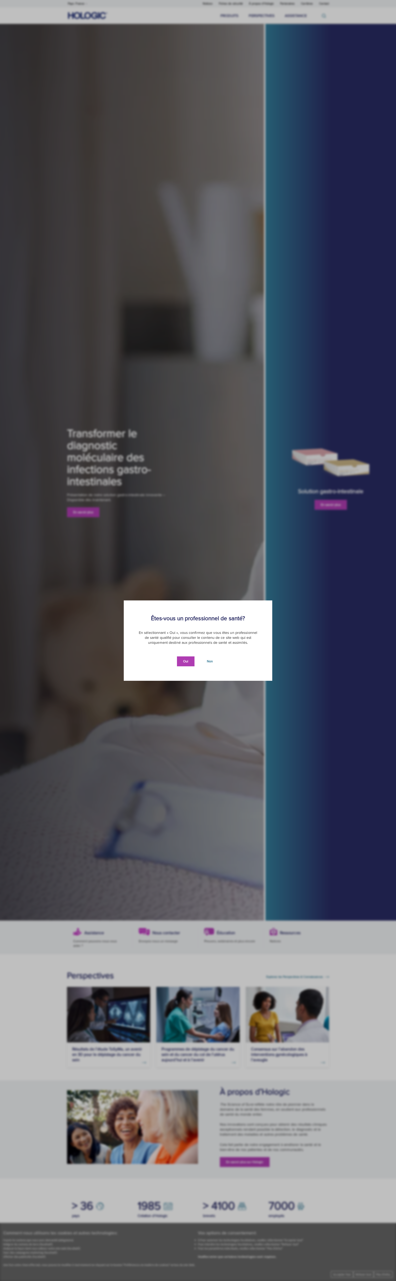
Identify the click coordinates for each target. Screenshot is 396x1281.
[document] (198, 640)
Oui (185, 661)
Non (210, 661)
